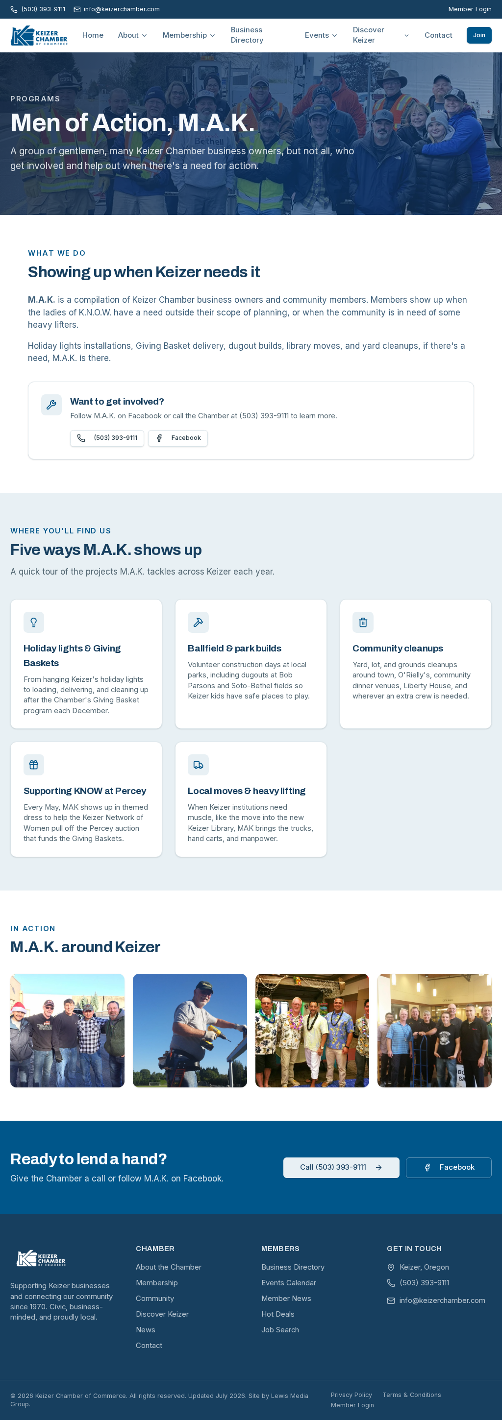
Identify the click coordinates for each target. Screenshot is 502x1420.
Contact (438, 35)
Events (317, 35)
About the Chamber (168, 1267)
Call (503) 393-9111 (333, 1167)
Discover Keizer (368, 35)
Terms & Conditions (411, 1394)
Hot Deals (278, 1314)
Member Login (470, 9)
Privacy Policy (351, 1394)
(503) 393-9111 (43, 9)
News (145, 1329)
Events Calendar (288, 1282)
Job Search (280, 1329)
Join (479, 35)
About (128, 35)
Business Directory (247, 35)
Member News (286, 1298)
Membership (185, 35)
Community (155, 1298)
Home (92, 35)
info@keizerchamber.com (122, 9)
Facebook (186, 437)
